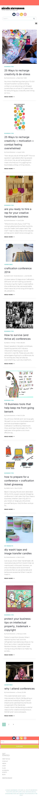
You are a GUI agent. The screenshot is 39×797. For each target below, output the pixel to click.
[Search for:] (19, 18)
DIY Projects (8, 546)
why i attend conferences (19, 688)
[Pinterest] (17, 14)
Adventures (8, 264)
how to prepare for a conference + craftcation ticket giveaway (19, 480)
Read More (9, 96)
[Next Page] (13, 724)
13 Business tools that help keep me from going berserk (19, 408)
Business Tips (9, 66)
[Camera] (14, 14)
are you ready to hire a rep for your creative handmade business (17, 213)
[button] (36, 23)
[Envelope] (25, 14)
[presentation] (19, 47)
